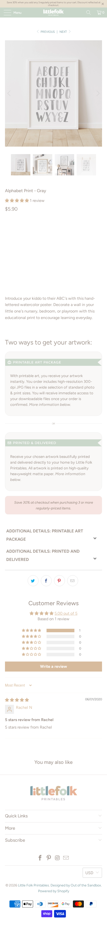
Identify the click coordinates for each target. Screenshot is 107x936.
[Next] (97, 93)
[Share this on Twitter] (33, 580)
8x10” (74, 230)
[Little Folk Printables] (53, 13)
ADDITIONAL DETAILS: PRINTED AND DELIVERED (43, 555)
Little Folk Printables (33, 885)
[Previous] (10, 93)
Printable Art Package (28, 230)
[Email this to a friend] (72, 580)
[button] (17, 200)
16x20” (13, 242)
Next (63, 32)
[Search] (88, 13)
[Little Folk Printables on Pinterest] (49, 858)
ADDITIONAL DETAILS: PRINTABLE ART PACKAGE (44, 535)
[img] (17, 700)
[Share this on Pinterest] (59, 580)
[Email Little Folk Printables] (66, 858)
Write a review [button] (53, 666)
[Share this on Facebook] (46, 580)
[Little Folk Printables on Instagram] (57, 858)
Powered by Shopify (53, 891)
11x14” (91, 230)
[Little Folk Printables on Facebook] (40, 858)
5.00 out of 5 (65, 613)
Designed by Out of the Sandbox (76, 885)
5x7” (59, 230)
